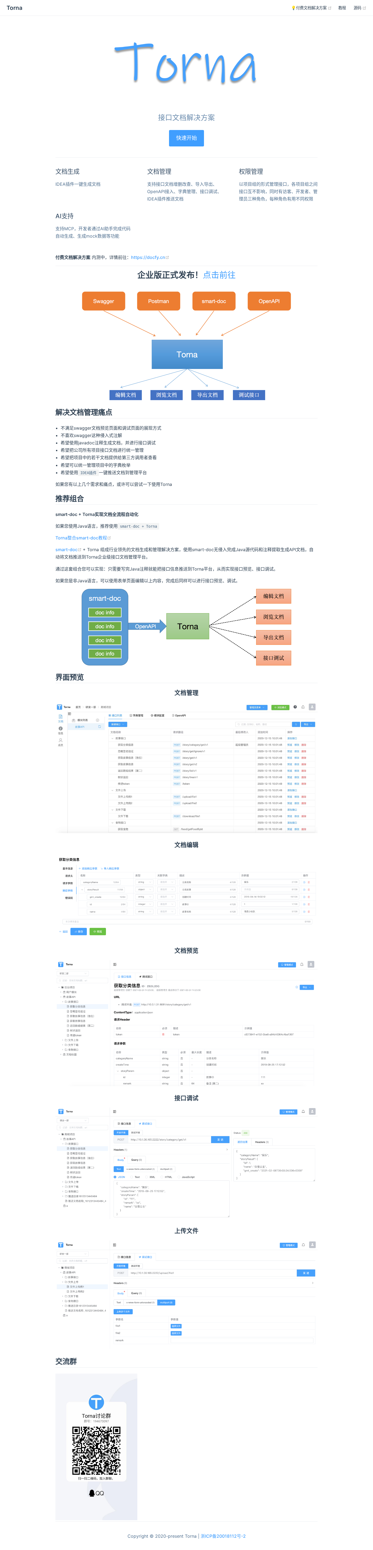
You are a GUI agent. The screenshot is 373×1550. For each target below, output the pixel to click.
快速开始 (186, 138)
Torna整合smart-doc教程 (83, 538)
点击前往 (219, 275)
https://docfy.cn (150, 257)
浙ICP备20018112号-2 (223, 1536)
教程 (342, 7)
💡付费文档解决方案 (311, 7)
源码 (360, 7)
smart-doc (69, 549)
